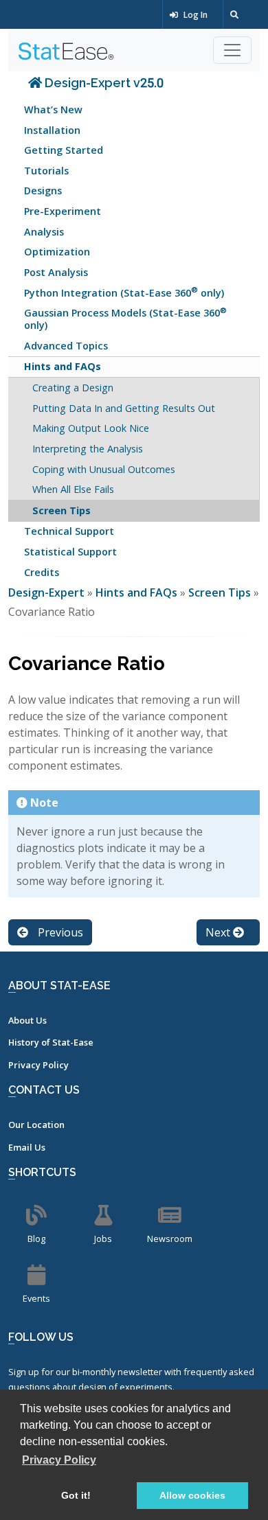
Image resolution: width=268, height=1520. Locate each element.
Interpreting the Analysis (87, 448)
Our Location (36, 1124)
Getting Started (63, 150)
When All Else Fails (73, 489)
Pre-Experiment (62, 211)
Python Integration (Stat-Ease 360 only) (124, 291)
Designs (43, 190)
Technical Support (69, 531)
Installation (52, 130)
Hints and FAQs (62, 366)
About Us (27, 1020)
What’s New (53, 109)
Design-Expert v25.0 (103, 83)
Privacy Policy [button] (59, 1460)
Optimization (57, 251)
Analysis (44, 231)
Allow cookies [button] (192, 1495)
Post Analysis (56, 272)
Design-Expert (47, 592)
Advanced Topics (66, 345)
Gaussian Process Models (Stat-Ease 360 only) (125, 318)
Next (219, 932)
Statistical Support (70, 551)
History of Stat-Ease (50, 1042)
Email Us (26, 1147)
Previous (59, 932)
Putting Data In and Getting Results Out (123, 408)
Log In (194, 15)
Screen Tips (61, 510)
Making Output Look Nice (90, 428)
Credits (41, 572)
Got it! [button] (76, 1495)
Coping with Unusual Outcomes (103, 469)
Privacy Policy (38, 1065)
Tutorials (46, 170)
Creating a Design (72, 387)
